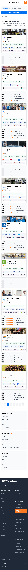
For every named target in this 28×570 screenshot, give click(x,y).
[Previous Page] (5, 404)
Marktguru (5, 439)
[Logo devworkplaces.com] (14, 2)
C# (2, 499)
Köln (2, 521)
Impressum (18, 522)
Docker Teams (6, 416)
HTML (2, 513)
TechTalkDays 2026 (20, 552)
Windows (3, 493)
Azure (2, 507)
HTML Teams (5, 427)
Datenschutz (18, 528)
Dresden (4, 465)
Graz (2, 526)
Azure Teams (5, 422)
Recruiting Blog (19, 504)
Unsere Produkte (19, 519)
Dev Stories (18, 496)
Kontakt (17, 534)
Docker (3, 501)
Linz (3, 459)
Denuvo (4, 445)
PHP (2, 510)
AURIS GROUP (6, 436)
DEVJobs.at (5, 442)
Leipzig (4, 462)
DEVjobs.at (18, 543)
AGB (16, 525)
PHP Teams (5, 425)
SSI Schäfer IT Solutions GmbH (10, 447)
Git (2, 496)
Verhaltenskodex (19, 531)
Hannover (4, 467)
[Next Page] (23, 404)
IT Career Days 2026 (20, 549)
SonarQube (16, 22)
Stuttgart (3, 523)
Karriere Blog (18, 493)
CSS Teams (5, 419)
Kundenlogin (18, 507)
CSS (2, 504)
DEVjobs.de (18, 546)
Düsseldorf (5, 456)
